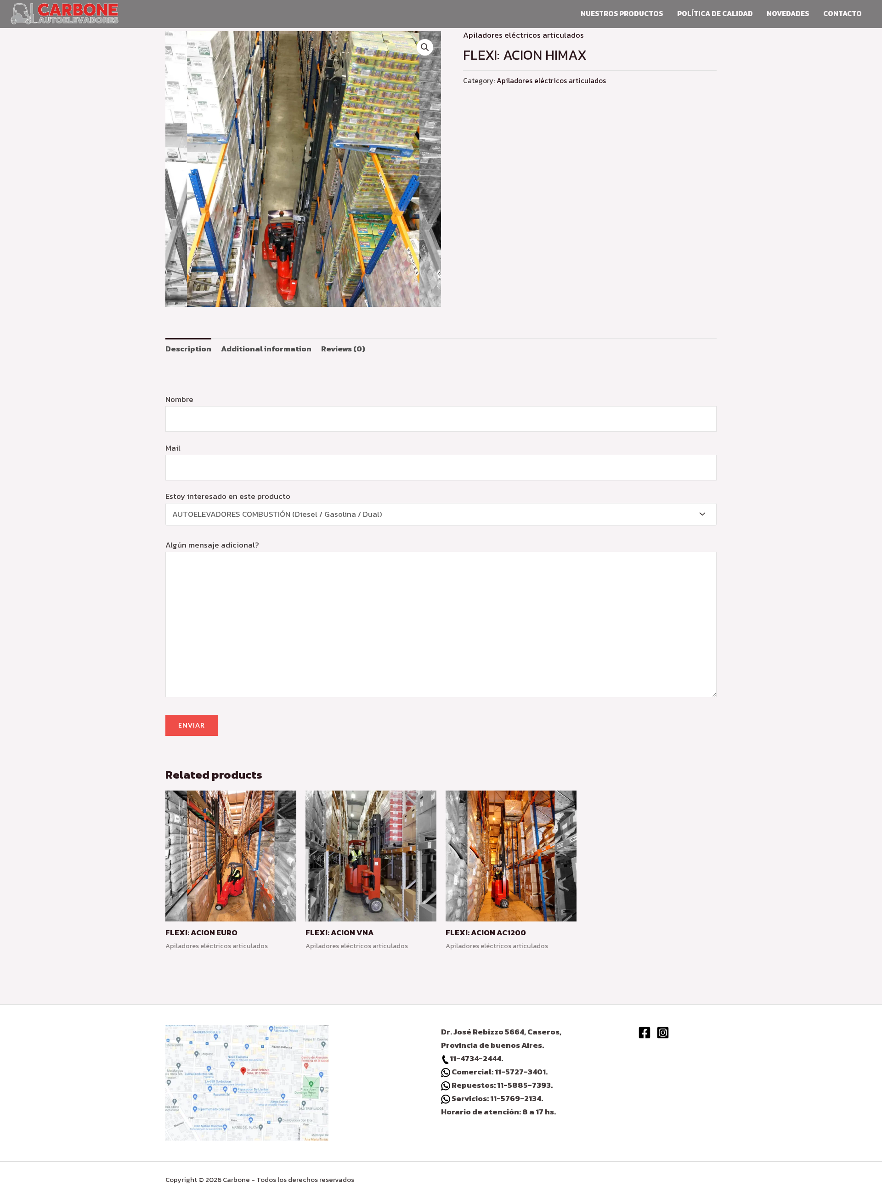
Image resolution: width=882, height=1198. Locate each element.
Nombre (179, 399)
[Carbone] (64, 12)
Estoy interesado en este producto (227, 520)
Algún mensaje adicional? (212, 545)
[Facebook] (644, 1032)
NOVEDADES (788, 13)
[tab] (188, 348)
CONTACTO (842, 13)
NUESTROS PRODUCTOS (622, 13)
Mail (173, 448)
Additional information (266, 349)
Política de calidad (715, 13)
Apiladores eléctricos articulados (523, 35)
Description (188, 349)
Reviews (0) (343, 349)
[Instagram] (662, 1032)
